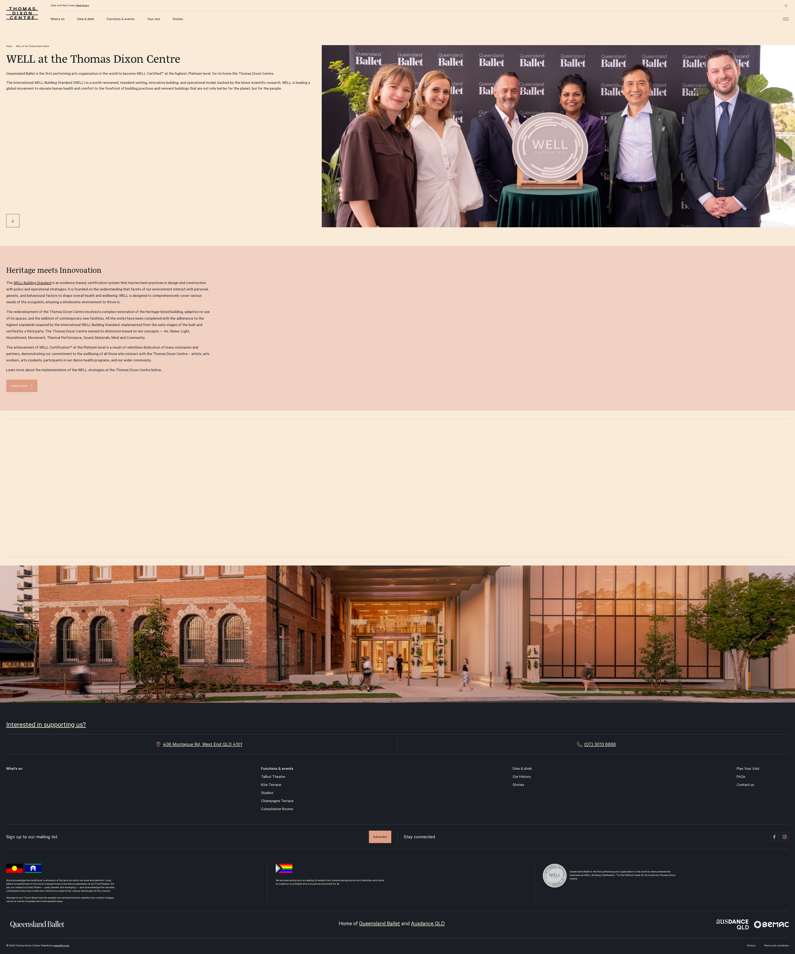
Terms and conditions (776, 945)
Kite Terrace (271, 785)
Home (9, 46)
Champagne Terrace (277, 801)
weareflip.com (61, 945)
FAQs (741, 777)
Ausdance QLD (428, 924)
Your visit (153, 19)
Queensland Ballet (379, 924)
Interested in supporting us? (46, 725)
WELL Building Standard (32, 283)
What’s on (58, 19)
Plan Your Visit (748, 769)
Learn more (19, 386)
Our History (522, 777)
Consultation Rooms (277, 809)
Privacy (751, 945)
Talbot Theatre (273, 777)
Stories (178, 19)
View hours (82, 5)
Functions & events (121, 19)
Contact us (745, 785)
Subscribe (380, 837)
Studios (267, 793)
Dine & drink (85, 19)
